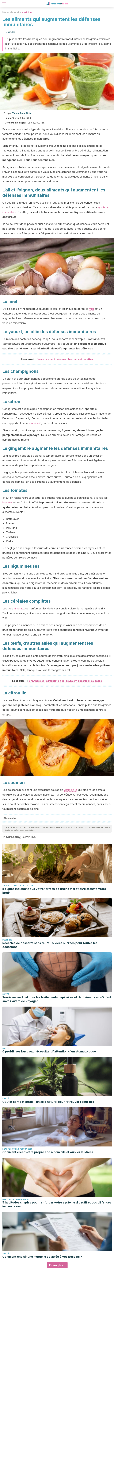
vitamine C (34, 423)
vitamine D (70, 789)
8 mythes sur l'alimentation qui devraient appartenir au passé (65, 680)
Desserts (7, 940)
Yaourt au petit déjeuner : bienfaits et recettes (65, 359)
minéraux (19, 608)
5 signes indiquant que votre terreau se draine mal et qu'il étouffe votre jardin (54, 890)
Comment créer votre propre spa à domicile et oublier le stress (47, 1152)
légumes (7, 502)
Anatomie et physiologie (15, 1199)
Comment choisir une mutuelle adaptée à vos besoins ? (42, 1256)
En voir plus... (57, 1265)
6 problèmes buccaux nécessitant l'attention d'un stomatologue (49, 1051)
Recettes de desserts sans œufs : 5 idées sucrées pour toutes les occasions (49, 945)
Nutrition (28, 12)
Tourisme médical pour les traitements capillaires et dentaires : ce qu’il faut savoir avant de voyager (56, 999)
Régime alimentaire (11, 12)
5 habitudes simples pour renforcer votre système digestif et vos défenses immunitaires (56, 1204)
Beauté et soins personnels (17, 1149)
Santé (5, 994)
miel (91, 308)
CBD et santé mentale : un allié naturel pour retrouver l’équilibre (48, 1102)
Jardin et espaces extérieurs (17, 886)
